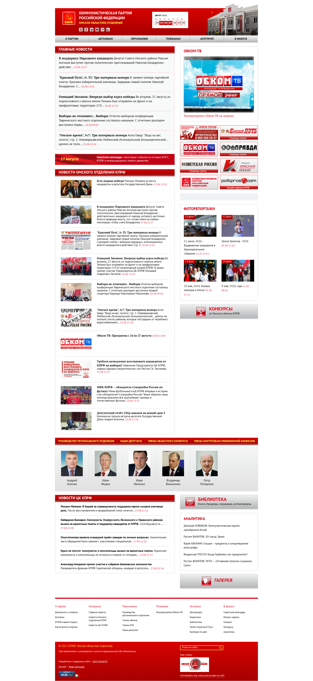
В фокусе (241, 39)
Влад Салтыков (76, 667)
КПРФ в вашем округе (66, 622)
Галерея (228, 622)
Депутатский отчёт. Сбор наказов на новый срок (130, 413)
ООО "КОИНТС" (100, 662)
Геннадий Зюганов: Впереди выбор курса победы (130, 258)
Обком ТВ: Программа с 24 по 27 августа (124, 336)
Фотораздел (196, 612)
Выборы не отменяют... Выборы (118, 284)
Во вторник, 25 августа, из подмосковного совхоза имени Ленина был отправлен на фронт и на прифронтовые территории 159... (114, 101)
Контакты (59, 617)
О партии (71, 39)
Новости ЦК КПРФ (98, 625)
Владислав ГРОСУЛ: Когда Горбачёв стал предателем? (216, 554)
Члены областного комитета (168, 441)
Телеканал (173, 39)
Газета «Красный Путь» (201, 627)
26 (165, 23)
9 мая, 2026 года (232, 286)
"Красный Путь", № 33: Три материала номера (127, 232)
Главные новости (97, 612)
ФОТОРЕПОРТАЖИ (199, 209)
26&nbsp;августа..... (112, 524)
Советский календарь (234, 612)
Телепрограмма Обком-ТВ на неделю (208, 116)
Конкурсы (228, 627)
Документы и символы (66, 612)
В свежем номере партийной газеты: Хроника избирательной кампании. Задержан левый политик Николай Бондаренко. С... (114, 82)
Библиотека (196, 622)
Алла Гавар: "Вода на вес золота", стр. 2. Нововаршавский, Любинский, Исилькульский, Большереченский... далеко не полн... (113, 140)
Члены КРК (128, 625)
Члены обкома (129, 620)
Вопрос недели (231, 617)
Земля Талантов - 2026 (235, 241)
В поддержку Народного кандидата (121, 207)
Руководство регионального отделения (86, 441)
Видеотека (195, 617)
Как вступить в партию (66, 627)
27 (170, 23)
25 (161, 23)
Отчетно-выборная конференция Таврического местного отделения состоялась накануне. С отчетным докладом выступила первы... (111, 120)
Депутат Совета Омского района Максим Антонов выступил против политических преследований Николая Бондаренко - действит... (113, 63)
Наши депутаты (131, 441)
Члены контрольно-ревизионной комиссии (224, 441)
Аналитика (194, 519)
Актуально (105, 39)
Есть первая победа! (110, 181)
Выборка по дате (198, 632)
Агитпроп (207, 39)
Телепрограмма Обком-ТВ (169, 612)
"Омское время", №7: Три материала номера (127, 310)
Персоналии (139, 39)
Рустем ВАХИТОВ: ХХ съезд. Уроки (204, 537)
